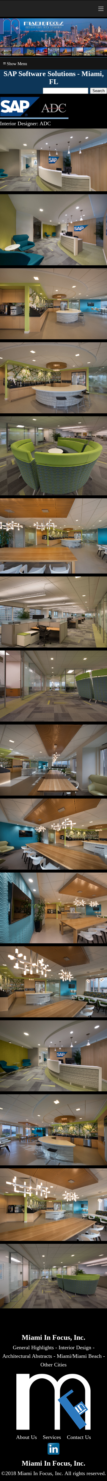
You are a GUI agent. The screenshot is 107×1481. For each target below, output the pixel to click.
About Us (26, 1437)
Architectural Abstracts (27, 1356)
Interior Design (75, 1347)
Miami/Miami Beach (79, 1356)
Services (52, 1437)
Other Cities (53, 1365)
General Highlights (33, 1347)
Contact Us (79, 1437)
